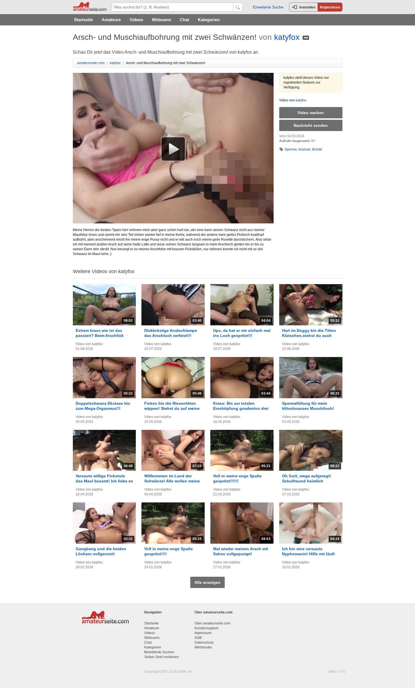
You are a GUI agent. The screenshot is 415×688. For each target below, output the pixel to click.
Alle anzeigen (207, 582)
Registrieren (330, 7)
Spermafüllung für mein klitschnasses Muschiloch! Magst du (308, 408)
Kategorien (209, 19)
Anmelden (307, 7)
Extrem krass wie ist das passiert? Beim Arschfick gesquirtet (100, 335)
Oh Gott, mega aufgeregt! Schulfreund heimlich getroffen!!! (306, 481)
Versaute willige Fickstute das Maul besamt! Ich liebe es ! (104, 481)
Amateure (111, 19)
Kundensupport (206, 628)
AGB (198, 638)
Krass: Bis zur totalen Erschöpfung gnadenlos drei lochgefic (240, 408)
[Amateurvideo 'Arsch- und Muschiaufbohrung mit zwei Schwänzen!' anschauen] (173, 149)
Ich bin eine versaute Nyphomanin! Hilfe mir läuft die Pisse (308, 554)
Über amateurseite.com (212, 623)
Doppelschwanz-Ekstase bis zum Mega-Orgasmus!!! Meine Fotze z (103, 408)
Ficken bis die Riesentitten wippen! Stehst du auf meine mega (172, 408)
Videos (136, 19)
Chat (184, 19)
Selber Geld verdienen (161, 657)
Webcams (161, 19)
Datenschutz (204, 643)
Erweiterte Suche (268, 7)
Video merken (311, 112)
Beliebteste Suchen (159, 652)
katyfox (287, 37)
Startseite (83, 19)
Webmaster (203, 647)
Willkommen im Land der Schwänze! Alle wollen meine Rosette (172, 481)
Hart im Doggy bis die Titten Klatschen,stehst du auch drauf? (309, 335)
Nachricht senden (311, 125)
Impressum (203, 633)
